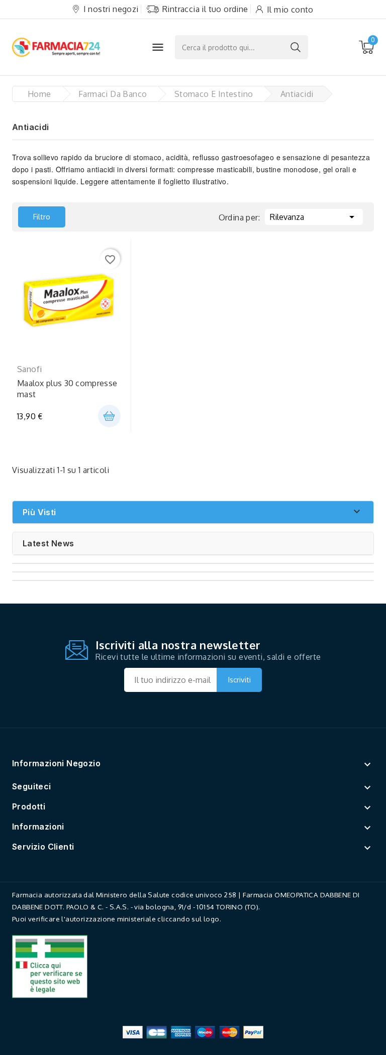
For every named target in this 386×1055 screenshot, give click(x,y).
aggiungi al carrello (109, 416)
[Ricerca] (295, 47)
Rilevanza (314, 217)
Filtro (34, 213)
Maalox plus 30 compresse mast (67, 388)
